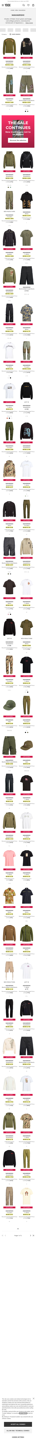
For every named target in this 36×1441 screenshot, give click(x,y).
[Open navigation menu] (3, 5)
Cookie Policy (23, 1413)
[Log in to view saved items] (28, 5)
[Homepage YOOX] (7, 5)
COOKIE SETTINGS (18, 1437)
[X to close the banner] (33, 1398)
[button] (18, 1228)
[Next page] (30, 1235)
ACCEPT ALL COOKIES (18, 1424)
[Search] (24, 5)
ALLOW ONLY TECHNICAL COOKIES (18, 1430)
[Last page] (32, 1235)
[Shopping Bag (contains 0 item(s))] (33, 5)
